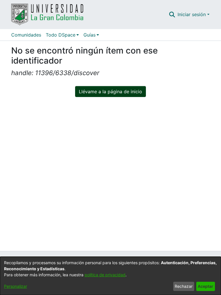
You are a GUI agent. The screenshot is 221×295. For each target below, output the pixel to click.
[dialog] (110, 276)
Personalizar (15, 286)
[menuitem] (62, 35)
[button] (172, 14)
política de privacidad (105, 274)
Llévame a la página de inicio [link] (110, 91)
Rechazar (184, 286)
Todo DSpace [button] (60, 35)
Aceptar (205, 286)
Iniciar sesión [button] (192, 14)
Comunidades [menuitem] (26, 35)
